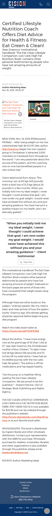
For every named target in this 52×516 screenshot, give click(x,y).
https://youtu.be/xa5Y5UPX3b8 (20, 331)
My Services (25, 491)
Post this (28, 262)
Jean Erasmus (10, 149)
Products (26, 485)
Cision (30, 512)
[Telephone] (41, 4)
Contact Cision (25, 482)
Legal (11, 508)
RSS (27, 508)
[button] (13, 108)
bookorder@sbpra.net (15, 452)
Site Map (19, 508)
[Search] (48, 4)
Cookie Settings (37, 508)
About (25, 488)
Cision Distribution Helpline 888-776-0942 (26, 498)
